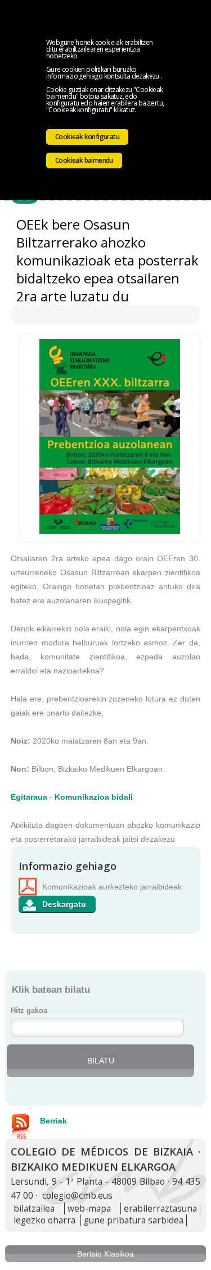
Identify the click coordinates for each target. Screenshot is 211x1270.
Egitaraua (29, 796)
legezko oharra (44, 1220)
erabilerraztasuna (160, 1208)
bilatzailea (34, 1208)
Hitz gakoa (29, 1011)
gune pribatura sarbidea (133, 1220)
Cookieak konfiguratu (87, 136)
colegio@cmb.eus (77, 1196)
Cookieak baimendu (84, 160)
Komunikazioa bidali (94, 796)
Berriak (53, 1120)
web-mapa (89, 1208)
